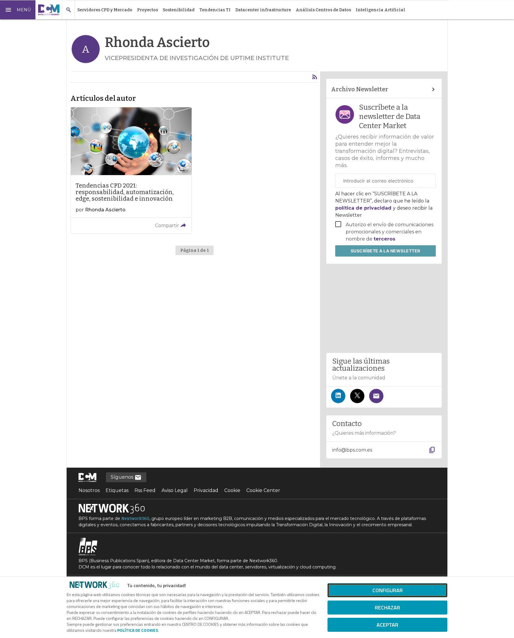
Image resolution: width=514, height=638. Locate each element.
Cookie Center (263, 490)
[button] (18, 9)
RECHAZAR (387, 608)
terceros (384, 239)
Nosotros (89, 490)
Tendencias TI (215, 9)
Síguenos (122, 477)
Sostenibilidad (179, 9)
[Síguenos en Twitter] (357, 396)
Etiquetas (117, 490)
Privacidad (206, 490)
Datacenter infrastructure (263, 9)
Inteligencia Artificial (380, 9)
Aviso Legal (175, 490)
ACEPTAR (387, 625)
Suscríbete (385, 250)
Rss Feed (145, 490)
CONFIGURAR (387, 590)
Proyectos (147, 9)
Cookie (232, 490)
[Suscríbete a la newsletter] (376, 396)
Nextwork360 (135, 518)
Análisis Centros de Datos (323, 9)
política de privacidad (364, 208)
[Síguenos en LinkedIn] (338, 396)
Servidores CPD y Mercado (104, 9)
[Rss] (314, 77)
